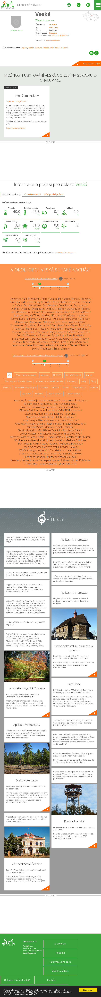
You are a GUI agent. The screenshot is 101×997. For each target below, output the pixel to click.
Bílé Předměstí (31, 298)
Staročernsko (39, 338)
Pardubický (53, 27)
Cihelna (87, 302)
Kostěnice (69, 315)
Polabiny (16, 332)
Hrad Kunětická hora (64, 403)
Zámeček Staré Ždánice (39, 427)
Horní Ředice (17, 312)
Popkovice (28, 332)
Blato (44, 298)
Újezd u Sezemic (77, 342)
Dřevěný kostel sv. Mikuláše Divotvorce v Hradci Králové (50, 433)
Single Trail (26, 393)
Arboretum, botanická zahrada (49, 381)
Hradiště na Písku (79, 312)
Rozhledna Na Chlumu (78, 437)
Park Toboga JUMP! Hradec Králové (37, 443)
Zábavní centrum (54, 393)
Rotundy (44, 387)
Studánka (64, 338)
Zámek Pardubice (69, 407)
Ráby (52, 332)
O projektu (60, 943)
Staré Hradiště (75, 335)
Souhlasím (88, 989)
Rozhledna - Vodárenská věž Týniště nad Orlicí (51, 463)
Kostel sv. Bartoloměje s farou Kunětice (35, 400)
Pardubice (53, 33)
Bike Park (94, 387)
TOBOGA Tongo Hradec (31, 450)
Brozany (85, 298)
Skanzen (89, 375)
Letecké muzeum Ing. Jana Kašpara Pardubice (49, 413)
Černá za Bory (50, 302)
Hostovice (47, 312)
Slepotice (45, 335)
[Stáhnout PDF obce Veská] (91, 53)
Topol (84, 338)
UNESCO (57, 375)
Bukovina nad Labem (21, 302)
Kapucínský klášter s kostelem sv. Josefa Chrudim (50, 420)
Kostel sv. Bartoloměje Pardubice (39, 407)
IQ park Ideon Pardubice (37, 403)
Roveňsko (82, 332)
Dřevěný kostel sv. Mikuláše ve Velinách (39, 430)
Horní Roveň (33, 312)
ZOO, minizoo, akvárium (26, 375)
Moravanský (21, 322)
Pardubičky (85, 325)
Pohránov (81, 328)
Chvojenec (75, 302)
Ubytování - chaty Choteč (16, 102)
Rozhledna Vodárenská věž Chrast (34, 440)
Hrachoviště (61, 312)
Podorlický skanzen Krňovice (65, 453)
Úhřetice (42, 342)
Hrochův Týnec (32, 315)
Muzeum (39, 393)
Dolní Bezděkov (32, 305)
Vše (9, 375)
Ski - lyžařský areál (73, 375)
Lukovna (38, 48)
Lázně (65, 387)
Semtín (21, 335)
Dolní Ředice (50, 305)
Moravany (35, 322)
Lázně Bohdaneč (75, 423)
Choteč (63, 302)
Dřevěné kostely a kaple (25, 387)
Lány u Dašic (18, 318)
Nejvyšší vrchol (79, 387)
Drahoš (15, 308)
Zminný (65, 348)
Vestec (63, 345)
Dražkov (24, 48)
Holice (85, 308)
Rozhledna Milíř (55, 423)
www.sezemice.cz (53, 40)
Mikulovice (71, 318)
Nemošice (60, 322)
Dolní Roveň (65, 305)
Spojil (55, 335)
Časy (37, 302)
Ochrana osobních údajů (17, 980)
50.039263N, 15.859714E (59, 36)
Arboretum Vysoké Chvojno (30, 423)
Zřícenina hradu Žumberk (33, 453)
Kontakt (51, 980)
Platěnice (19, 328)
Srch (62, 335)
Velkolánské (51, 345)
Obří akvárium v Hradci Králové (64, 450)
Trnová (17, 342)
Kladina (31, 48)
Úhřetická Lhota (57, 342)
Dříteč (49, 308)
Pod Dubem (56, 328)
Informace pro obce (60, 961)
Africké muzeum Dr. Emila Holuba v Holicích (50, 417)
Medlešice (58, 318)
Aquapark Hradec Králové (54, 460)
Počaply (46, 48)
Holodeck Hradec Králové (24, 460)
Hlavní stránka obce (91, 63)
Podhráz (69, 328)
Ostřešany (30, 325)
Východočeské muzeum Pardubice (38, 410)
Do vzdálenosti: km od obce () (38, 355)
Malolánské (44, 318)
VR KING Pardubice (69, 410)
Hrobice (17, 315)
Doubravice (80, 305)
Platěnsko (31, 328)
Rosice (71, 332)
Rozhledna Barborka (70, 443)
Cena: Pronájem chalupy (15, 128)
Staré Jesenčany (21, 338)
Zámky (93, 381)
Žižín (56, 348)
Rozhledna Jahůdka (34, 457)
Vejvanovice (18, 345)
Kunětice (82, 315)
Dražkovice (38, 308)
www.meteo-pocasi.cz (66, 252)
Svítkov (75, 338)
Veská (43, 13)
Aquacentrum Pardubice (72, 400)
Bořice (75, 298)
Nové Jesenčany (76, 322)
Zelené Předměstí (42, 348)
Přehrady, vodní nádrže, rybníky (18, 381)
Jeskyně (55, 387)
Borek (66, 298)
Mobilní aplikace (60, 970)
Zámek (73, 345)
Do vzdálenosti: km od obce (41, 278)
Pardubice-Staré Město (64, 325)
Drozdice (59, 308)
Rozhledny (71, 381)
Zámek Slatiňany (64, 427)
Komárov (57, 315)
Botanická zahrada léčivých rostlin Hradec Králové (50, 447)
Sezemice (53, 24)
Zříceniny (7, 387)
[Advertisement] (50, 162)
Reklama (60, 952)
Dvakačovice (73, 308)
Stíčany (53, 338)
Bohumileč (55, 298)
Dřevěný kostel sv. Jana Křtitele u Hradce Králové (37, 437)
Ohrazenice (16, 325)
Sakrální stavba (73, 393)
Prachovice (42, 332)
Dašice (18, 305)
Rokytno (62, 332)
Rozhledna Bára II (72, 430)
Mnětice (84, 318)
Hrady (83, 381)
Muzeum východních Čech (61, 457)
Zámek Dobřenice (81, 460)
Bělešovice (15, 298)
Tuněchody (29, 342)
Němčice (48, 322)
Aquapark (45, 375)
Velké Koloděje (56, 48)
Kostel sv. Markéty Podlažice (70, 440)
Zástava (83, 345)
